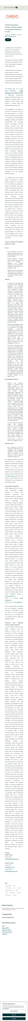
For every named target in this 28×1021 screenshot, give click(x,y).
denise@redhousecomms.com (12, 859)
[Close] (25, 1003)
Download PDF (5, 928)
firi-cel (7, 892)
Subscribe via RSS (6, 930)
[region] (14, 1011)
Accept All (14, 1018)
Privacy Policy (6, 1008)
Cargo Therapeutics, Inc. (10, 36)
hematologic (12, 892)
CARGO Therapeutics (9, 890)
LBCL (14, 885)
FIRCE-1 (17, 890)
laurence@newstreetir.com (11, 871)
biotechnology (8, 885)
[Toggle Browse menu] (23, 7)
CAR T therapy (8, 888)
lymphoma (19, 892)
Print (3, 926)
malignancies (8, 895)
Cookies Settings (14, 1011)
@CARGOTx (19, 602)
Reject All (14, 1014)
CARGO (19, 888)
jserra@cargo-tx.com (10, 867)
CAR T (14, 888)
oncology (14, 895)
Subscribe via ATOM (7, 932)
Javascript (4, 934)
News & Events (11, 476)
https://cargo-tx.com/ (10, 596)
